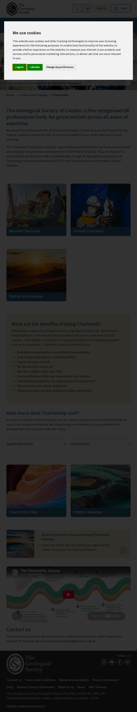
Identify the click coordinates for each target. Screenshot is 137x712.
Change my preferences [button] (60, 67)
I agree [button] (20, 67)
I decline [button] (35, 67)
